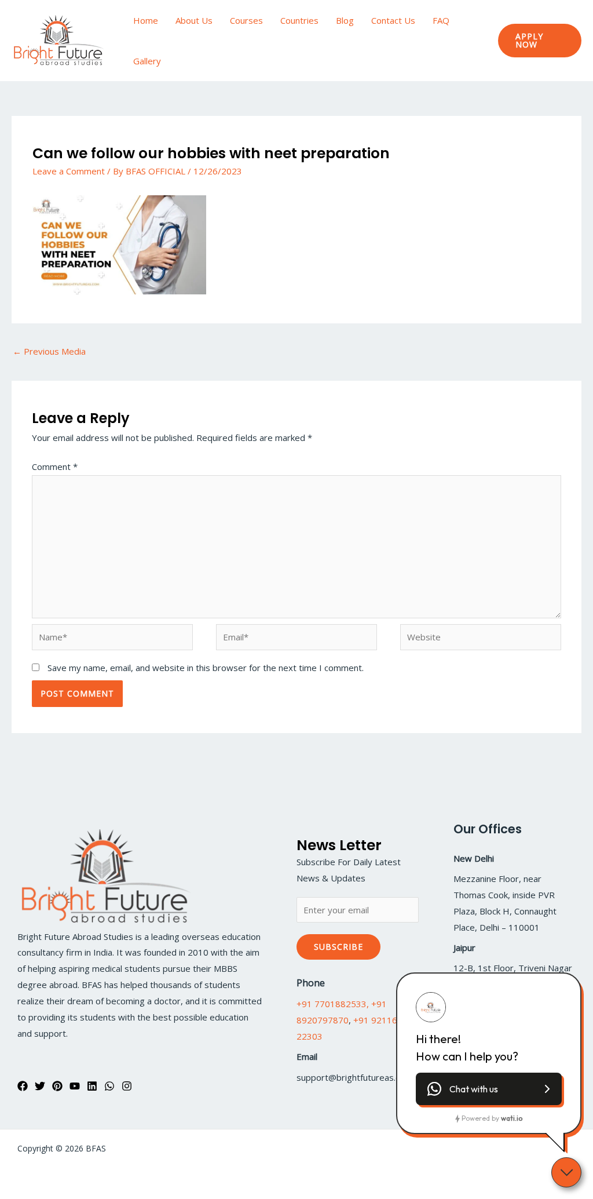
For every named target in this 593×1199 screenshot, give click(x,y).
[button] (539, 40)
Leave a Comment (68, 171)
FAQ (441, 20)
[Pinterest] (57, 1086)
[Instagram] (127, 1086)
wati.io (511, 1118)
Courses (246, 20)
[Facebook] (22, 1086)
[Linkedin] (92, 1086)
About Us (194, 20)
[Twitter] (40, 1086)
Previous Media (49, 351)
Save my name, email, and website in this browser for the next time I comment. (205, 667)
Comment (55, 466)
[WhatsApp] (109, 1086)
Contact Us (393, 20)
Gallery (147, 61)
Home (145, 20)
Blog (345, 20)
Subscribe (338, 946)
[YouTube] (74, 1086)
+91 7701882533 (331, 1004)
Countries (299, 20)
